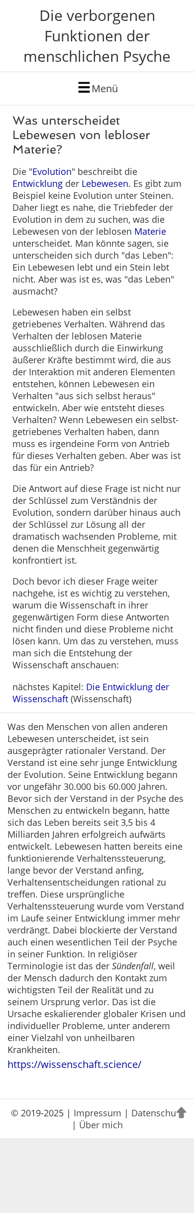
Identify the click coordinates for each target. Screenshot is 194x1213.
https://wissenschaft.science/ (74, 1064)
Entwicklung (37, 183)
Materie (150, 231)
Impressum (97, 1113)
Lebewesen (105, 183)
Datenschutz (157, 1113)
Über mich (101, 1125)
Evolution (52, 171)
